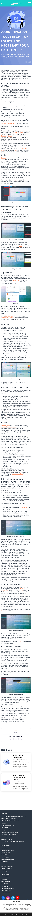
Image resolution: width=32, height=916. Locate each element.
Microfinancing (5, 861)
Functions (4, 884)
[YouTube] (17, 898)
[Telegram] (13, 898)
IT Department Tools (6, 830)
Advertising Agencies (7, 866)
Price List (4, 879)
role (16, 150)
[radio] (11, 739)
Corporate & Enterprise (7, 825)
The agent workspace (7, 123)
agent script (16, 280)
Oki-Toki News (6, 890)
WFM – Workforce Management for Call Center (13, 816)
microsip (22, 589)
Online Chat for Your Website (8, 818)
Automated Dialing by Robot (8, 834)
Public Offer (5, 893)
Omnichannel (4, 823)
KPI (7, 415)
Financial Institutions (6, 868)
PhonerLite (4, 590)
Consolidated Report (7, 317)
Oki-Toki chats (5, 425)
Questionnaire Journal (12, 316)
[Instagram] (8, 898)
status (15, 180)
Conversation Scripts (6, 837)
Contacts (4, 886)
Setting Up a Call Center (7, 871)
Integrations (5, 874)
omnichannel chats (17, 474)
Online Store (4, 848)
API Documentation (7, 888)
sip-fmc (20, 642)
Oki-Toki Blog (5, 881)
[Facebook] (3, 898)
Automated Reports (6, 839)
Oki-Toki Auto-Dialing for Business (10, 821)
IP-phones (4, 611)
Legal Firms (4, 864)
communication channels (8, 427)
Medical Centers (5, 855)
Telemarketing (5, 857)
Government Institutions (7, 859)
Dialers (10, 136)
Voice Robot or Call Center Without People (12, 841)
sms (20, 246)
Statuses (3, 158)
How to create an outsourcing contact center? (19, 777)
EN (2, 3)
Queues (3, 136)
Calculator (5, 877)
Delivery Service (5, 852)
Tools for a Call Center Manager (9, 832)
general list (24, 508)
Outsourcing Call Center (7, 850)
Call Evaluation (5, 827)
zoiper (21, 590)
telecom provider (18, 132)
